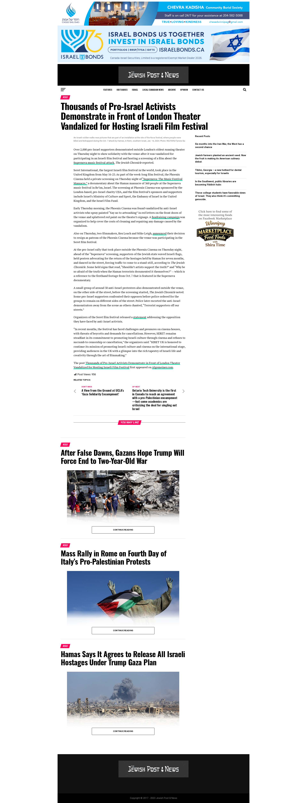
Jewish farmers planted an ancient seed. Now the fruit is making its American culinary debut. (220, 158)
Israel (135, 89)
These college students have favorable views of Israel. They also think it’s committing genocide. (220, 196)
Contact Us (198, 89)
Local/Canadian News (153, 89)
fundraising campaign (166, 217)
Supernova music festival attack (94, 162)
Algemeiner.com (162, 367)
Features (107, 89)
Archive (172, 89)
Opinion (184, 89)
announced (159, 233)
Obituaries (122, 89)
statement (139, 317)
